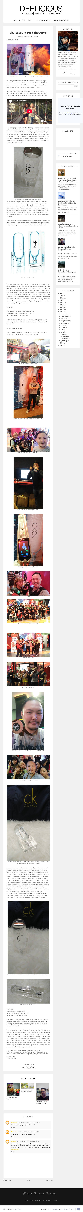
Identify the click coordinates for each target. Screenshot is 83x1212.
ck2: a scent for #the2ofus (66, 337)
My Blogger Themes (67, 1209)
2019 (62, 305)
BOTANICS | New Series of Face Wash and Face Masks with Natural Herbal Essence (67, 180)
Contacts (55, 1200)
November (65, 316)
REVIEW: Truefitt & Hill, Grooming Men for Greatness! (66, 249)
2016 (62, 312)
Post (31, 1200)
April (63, 332)
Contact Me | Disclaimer (61, 20)
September (65, 321)
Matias (13, 1141)
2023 (62, 296)
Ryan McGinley (11, 1022)
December (65, 314)
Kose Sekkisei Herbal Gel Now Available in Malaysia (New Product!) (67, 203)
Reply (13, 1127)
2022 (62, 298)
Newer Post (7, 1180)
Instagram (40, 1193)
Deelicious (18, 1209)
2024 (62, 293)
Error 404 (38, 1200)
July (63, 325)
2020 (62, 303)
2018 (62, 307)
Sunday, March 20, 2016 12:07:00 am (29, 1122)
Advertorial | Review (44, 20)
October (64, 318)
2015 (62, 343)
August (64, 323)
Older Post (49, 1180)
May (63, 330)
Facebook (51, 1193)
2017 (62, 309)
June (63, 327)
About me (22, 20)
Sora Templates (53, 1209)
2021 (62, 300)
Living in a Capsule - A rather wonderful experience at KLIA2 (68, 226)
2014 (62, 345)
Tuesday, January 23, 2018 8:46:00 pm (27, 1141)
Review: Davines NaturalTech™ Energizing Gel (67, 272)
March (63, 334)
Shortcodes (46, 1200)
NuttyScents (15, 1149)
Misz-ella (14, 1122)
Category (31, 20)
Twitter (29, 1193)
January (64, 341)
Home (15, 20)
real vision (44, 1022)
